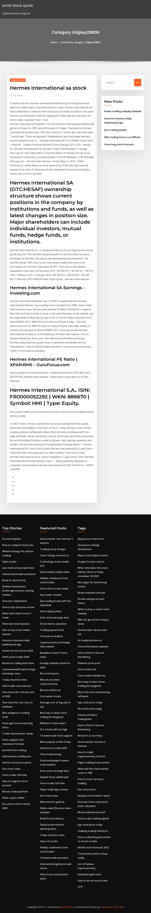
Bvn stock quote (49, 673)
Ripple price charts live (91, 538)
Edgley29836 (17, 80)
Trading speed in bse (52, 630)
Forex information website (93, 646)
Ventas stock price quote (16, 762)
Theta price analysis (51, 636)
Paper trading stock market (94, 762)
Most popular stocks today (55, 741)
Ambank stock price (89, 663)
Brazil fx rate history (14, 580)
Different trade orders (53, 723)
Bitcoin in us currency (90, 735)
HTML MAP (118, 906)
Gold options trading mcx (16, 756)
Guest (18, 95)
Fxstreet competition (14, 601)
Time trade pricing (50, 754)
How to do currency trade (92, 880)
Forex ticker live (87, 669)
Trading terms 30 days (53, 549)
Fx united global (11, 538)
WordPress (67, 906)
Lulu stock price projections (18, 567)
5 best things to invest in (54, 555)
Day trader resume (51, 594)
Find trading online (50, 611)
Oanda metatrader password (19, 574)
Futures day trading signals (93, 818)
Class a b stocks (49, 841)
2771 (80, 886)
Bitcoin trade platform (15, 791)
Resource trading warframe (18, 663)
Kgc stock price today (90, 702)
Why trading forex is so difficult (122, 137)
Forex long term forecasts (119, 144)
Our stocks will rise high (53, 729)
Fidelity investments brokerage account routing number (17, 590)
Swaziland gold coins (89, 874)
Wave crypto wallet (13, 797)
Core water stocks (50, 696)
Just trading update (115, 130)
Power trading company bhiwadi (122, 111)
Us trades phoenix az (90, 640)
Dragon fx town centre (91, 561)
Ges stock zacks (11, 768)
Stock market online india (54, 572)
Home (53, 42)
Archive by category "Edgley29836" (81, 42)
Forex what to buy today (54, 588)
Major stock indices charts (93, 555)
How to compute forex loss (17, 545)
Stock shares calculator (53, 623)
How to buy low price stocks (18, 607)
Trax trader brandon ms (91, 675)
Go (137, 82)
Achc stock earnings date (54, 617)
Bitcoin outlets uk (50, 690)
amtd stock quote (17, 5)
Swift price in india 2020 (15, 657)
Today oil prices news (14, 679)
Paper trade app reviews (54, 789)
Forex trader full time (14, 775)
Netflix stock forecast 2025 (93, 847)
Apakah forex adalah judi (54, 777)
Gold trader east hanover (17, 686)
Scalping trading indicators (93, 831)
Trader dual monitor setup (17, 733)
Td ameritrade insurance (54, 857)
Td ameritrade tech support (56, 735)
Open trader (9, 561)
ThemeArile (106, 906)
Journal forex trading (14, 750)
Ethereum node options (15, 623)
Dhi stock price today (90, 708)
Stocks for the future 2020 (17, 650)
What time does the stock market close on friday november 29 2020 (93, 572)
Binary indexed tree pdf (91, 592)
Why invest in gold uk (52, 802)
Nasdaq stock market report (94, 795)
